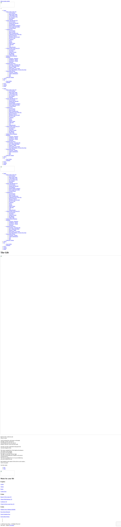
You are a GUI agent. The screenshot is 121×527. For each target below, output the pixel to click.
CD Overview (12, 13)
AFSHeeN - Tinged (13, 59)
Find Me (11, 19)
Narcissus (11, 62)
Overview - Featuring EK (14, 64)
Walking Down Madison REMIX (8, 509)
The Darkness (12, 24)
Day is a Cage (12, 38)
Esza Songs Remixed (5, 511)
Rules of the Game (13, 14)
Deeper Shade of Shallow (14, 25)
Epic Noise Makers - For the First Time (17, 69)
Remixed (8, 57)
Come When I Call (13, 15)
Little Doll (11, 44)
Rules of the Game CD (11, 11)
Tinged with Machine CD (12, 20)
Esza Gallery (9, 81)
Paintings (8, 82)
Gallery (2, 484)
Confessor (11, 39)
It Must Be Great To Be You (15, 34)
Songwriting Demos (10, 71)
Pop (10, 76)
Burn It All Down (13, 35)
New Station (11, 18)
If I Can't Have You (13, 16)
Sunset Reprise (12, 47)
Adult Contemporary (13, 73)
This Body (11, 50)
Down (10, 40)
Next (4, 468)
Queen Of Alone (12, 52)
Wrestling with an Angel (14, 37)
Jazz (10, 74)
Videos (4, 78)
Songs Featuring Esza (5, 514)
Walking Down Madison (11, 55)
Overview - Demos (13, 72)
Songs (4, 10)
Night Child (11, 54)
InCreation (11, 525)
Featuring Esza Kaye (10, 63)
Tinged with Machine (13, 23)
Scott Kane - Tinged (13, 61)
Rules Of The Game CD (6, 497)
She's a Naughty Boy (13, 33)
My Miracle (11, 53)
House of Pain (12, 32)
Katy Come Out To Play (14, 26)
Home (4, 86)
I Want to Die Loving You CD (13, 48)
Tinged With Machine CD (6, 499)
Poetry (4, 83)
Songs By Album (10, 77)
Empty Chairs (12, 43)
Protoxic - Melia (12, 67)
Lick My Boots (12, 28)
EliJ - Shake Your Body (14, 66)
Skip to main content (5, 1)
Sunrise (10, 42)
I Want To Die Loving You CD (7, 504)
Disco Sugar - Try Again (14, 68)
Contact (5, 85)
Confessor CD (9, 29)
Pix (4, 79)
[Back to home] (8, 6)
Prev (4, 467)
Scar (10, 45)
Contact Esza (3, 491)
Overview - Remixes (13, 58)
